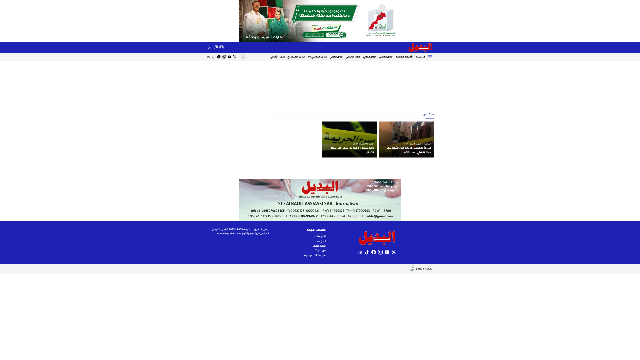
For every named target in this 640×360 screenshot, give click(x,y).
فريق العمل (319, 246)
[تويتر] (235, 57)
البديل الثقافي (277, 56)
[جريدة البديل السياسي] (420, 47)
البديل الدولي (369, 56)
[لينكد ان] (208, 57)
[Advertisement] (320, 86)
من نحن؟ (320, 250)
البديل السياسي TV (317, 56)
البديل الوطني (386, 56)
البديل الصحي (336, 56)
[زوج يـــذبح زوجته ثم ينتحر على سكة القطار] (349, 140)
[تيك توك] (214, 57)
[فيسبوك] (219, 57)
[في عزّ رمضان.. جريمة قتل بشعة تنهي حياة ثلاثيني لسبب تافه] (406, 140)
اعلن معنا (320, 241)
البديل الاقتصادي (296, 56)
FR (221, 47)
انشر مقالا (320, 236)
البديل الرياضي (353, 56)
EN (216, 47)
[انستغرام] (224, 57)
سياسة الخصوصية (315, 255)
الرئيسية (420, 56)
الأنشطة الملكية (404, 56)
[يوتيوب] (230, 57)
